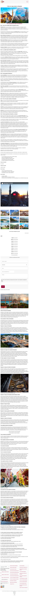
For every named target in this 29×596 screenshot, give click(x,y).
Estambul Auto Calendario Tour (23, 567)
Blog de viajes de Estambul (13, 582)
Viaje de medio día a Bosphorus (23, 587)
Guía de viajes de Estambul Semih (14, 570)
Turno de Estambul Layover (23, 583)
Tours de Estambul (22, 565)
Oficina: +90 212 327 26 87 (5, 577)
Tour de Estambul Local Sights (23, 578)
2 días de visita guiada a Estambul (14, 577)
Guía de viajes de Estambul (13, 565)
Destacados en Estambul (13, 580)
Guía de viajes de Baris (13, 567)
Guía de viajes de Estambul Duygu (14, 575)
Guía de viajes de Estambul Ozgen (14, 572)
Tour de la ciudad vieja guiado (23, 581)
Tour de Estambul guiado (23, 571)
